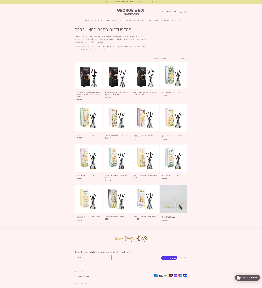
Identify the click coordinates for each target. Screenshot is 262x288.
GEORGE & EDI (84, 283)
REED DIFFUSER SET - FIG (85, 135)
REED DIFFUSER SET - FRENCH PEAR (172, 136)
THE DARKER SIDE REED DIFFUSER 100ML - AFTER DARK (116, 93)
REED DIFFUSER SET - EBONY (115, 216)
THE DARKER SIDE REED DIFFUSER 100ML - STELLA (145, 93)
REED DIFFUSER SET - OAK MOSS (144, 216)
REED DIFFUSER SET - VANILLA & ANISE (116, 176)
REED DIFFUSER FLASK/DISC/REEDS (168, 217)
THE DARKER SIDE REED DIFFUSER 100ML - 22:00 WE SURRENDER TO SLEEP (88, 94)
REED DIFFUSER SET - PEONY (86, 175)
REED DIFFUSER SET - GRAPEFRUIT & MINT (145, 176)
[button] (77, 11)
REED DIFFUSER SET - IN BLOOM (116, 135)
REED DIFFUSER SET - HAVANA (172, 175)
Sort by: (156, 58)
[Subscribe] (109, 257)
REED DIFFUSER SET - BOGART (172, 93)
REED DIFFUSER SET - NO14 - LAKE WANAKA (88, 217)
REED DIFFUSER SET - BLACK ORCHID (143, 136)
